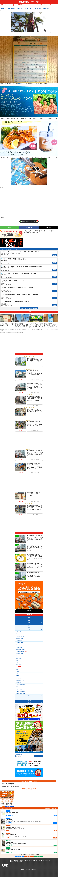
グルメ (7, 332)
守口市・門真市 (18, 658)
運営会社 (16, 860)
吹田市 (17, 660)
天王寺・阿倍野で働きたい (6, 249)
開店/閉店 (20, 4)
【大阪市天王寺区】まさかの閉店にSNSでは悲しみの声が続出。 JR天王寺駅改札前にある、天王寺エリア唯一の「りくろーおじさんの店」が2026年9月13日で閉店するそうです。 (35, 453)
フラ (16, 332)
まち (37, 4)
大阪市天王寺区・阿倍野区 (20, 649)
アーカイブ (55, 4)
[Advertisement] (29, 344)
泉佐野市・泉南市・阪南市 (20, 691)
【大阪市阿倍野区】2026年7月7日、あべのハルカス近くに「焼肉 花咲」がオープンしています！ (34, 494)
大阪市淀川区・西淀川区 (20, 636)
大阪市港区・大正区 (19, 647)
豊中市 (18, 666)
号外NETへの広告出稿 (30, 860)
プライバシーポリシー (46, 860)
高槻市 (17, 669)
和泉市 (17, 686)
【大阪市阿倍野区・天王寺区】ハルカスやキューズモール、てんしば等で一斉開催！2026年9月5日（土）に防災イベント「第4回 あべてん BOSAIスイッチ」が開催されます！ (34, 386)
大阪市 (17, 633)
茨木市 (17, 662)
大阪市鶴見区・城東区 (19, 642)
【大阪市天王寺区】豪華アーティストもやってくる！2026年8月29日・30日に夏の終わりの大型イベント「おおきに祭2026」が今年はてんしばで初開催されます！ (34, 361)
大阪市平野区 (18, 655)
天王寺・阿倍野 (35, 2)
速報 (50, 4)
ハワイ (13, 332)
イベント (45, 4)
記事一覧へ (29, 225)
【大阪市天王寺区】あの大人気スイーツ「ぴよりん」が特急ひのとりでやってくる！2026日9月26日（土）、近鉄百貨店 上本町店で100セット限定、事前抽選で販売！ (34, 557)
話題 (41, 4)
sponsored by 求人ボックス (17, 249)
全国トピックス (4, 4)
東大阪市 (17, 675)
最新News (10, 4)
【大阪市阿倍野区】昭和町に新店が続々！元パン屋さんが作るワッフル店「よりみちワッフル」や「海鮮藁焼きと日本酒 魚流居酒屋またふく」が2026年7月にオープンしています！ (34, 466)
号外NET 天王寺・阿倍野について (17, 861)
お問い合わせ (37, 860)
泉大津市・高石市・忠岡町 (20, 684)
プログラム (20, 83)
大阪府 (10, 10)
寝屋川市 (17, 671)
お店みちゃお (32, 4)
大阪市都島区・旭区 (19, 640)
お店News (25, 4)
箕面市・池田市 (18, 664)
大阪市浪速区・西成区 (19, 653)
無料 (18, 332)
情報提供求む (22, 860)
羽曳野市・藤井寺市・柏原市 (20, 693)
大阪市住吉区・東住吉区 (21, 651)
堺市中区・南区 (18, 682)
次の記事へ (47, 225)
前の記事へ (10, 225)
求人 (15, 4)
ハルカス (10, 332)
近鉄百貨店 (21, 332)
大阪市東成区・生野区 (19, 644)
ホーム (12, 860)
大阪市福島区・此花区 (19, 638)
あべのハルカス (2, 332)
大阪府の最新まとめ (19, 631)
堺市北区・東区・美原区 (20, 680)
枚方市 (17, 673)
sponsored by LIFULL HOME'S (50, 808)
